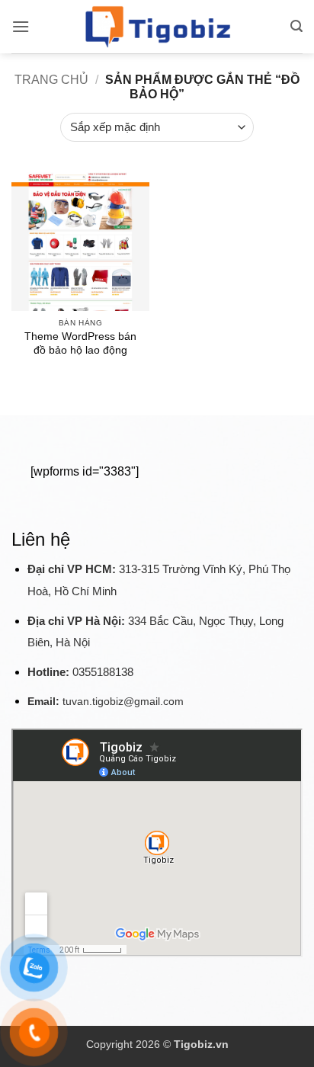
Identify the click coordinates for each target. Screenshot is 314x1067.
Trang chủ (51, 79)
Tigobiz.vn (201, 1044)
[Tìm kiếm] (296, 26)
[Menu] (20, 26)
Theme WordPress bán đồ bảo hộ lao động (80, 343)
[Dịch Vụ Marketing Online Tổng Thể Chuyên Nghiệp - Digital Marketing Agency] (157, 26)
